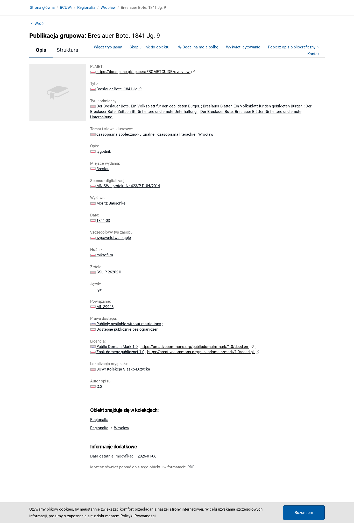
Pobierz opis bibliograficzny (291, 47)
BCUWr (66, 7)
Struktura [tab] (67, 50)
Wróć (39, 23)
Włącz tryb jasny (108, 47)
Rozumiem (304, 512)
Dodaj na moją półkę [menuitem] (200, 47)
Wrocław (108, 7)
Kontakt (314, 54)
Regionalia (86, 7)
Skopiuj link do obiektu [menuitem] (149, 47)
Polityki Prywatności (138, 516)
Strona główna (42, 7)
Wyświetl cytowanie (243, 47)
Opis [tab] (41, 50)
